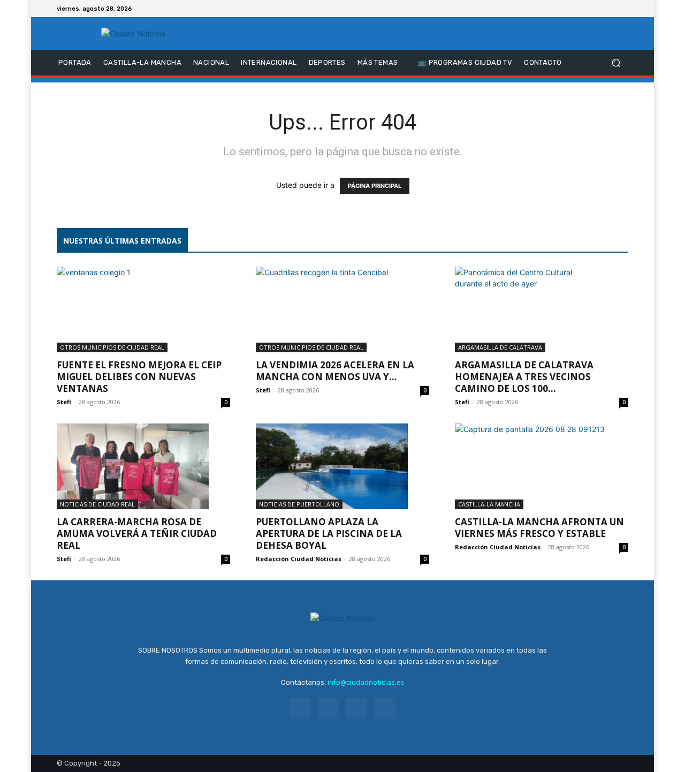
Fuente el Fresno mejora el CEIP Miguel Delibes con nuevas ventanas (139, 377)
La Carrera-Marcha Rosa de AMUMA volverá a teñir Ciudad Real (137, 533)
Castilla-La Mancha (489, 504)
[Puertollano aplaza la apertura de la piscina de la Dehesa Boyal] (342, 466)
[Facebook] (583, 8)
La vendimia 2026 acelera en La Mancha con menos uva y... (335, 371)
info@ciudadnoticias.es (366, 682)
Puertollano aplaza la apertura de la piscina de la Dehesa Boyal (329, 533)
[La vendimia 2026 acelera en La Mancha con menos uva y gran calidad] (342, 309)
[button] (615, 62)
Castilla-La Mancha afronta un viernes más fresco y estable (539, 528)
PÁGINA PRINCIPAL (374, 186)
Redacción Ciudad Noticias (298, 559)
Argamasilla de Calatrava (500, 347)
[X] (609, 8)
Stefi (64, 402)
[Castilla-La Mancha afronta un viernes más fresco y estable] (541, 466)
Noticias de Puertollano (299, 504)
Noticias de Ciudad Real (97, 504)
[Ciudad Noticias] (133, 33)
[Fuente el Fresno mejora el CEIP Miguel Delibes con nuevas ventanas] (143, 309)
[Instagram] (596, 8)
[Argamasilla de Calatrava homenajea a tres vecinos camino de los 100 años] (541, 309)
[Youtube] (621, 8)
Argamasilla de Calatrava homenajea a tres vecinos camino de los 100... (524, 377)
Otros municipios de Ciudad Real (112, 347)
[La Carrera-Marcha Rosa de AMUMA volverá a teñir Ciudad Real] (143, 466)
